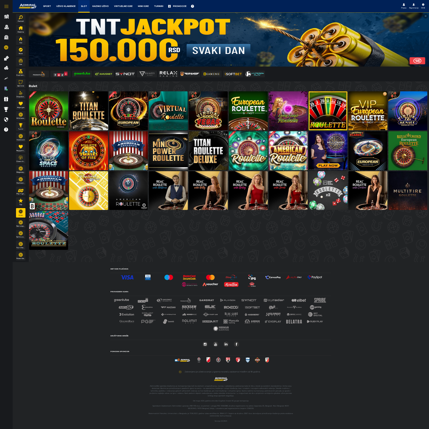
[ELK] (210, 306)
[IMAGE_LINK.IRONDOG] (231, 306)
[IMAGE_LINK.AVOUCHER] (210, 283)
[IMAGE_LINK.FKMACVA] (257, 359)
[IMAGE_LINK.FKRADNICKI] (238, 359)
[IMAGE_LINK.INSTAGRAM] (205, 343)
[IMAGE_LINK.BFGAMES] (273, 306)
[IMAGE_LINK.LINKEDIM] (226, 343)
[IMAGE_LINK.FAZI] (143, 299)
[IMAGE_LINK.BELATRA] (294, 320)
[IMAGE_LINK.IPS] (252, 276)
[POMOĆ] (192, 6)
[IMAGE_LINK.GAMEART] (210, 320)
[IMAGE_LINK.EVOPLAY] (273, 320)
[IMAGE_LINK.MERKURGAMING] (220, 327)
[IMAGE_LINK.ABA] (182, 359)
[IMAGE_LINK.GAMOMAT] (206, 299)
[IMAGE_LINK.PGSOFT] (147, 320)
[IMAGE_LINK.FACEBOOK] (236, 343)
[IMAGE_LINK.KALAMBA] (273, 313)
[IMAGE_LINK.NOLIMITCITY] (189, 320)
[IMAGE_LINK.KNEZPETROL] (252, 283)
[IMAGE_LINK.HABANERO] (252, 313)
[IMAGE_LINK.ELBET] (298, 299)
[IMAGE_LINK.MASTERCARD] (210, 276)
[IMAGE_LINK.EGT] (164, 299)
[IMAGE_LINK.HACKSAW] (189, 306)
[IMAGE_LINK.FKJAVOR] (267, 359)
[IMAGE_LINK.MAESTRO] (168, 276)
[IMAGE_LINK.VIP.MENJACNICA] (189, 283)
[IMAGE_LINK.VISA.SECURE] (147, 276)
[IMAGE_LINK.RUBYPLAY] (314, 320)
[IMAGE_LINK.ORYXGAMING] (294, 313)
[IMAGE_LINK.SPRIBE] (320, 299)
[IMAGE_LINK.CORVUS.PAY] (272, 276)
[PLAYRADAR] (274, 299)
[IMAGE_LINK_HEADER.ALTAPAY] (293, 276)
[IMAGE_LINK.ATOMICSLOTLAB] (210, 313)
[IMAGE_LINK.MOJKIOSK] (231, 283)
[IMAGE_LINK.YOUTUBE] (215, 343)
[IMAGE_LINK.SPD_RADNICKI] (228, 359)
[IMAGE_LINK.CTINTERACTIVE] (168, 313)
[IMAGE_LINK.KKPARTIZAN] (199, 359)
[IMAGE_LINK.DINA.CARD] (231, 276)
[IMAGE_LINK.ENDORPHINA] (147, 306)
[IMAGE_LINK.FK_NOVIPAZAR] (247, 359)
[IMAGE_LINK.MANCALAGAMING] (231, 320)
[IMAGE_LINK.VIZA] (127, 276)
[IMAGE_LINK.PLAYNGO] (126, 306)
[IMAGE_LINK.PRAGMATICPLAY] (185, 299)
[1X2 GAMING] (315, 306)
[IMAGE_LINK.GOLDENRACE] (126, 320)
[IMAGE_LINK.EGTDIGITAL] (315, 313)
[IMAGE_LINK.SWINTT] (168, 320)
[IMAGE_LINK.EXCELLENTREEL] (147, 313)
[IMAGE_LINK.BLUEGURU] (231, 313)
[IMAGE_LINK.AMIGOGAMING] (252, 320)
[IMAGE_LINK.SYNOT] (249, 299)
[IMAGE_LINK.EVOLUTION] (126, 313)
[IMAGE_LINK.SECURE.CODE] (189, 276)
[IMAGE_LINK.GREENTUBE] (121, 299)
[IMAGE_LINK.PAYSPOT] (314, 276)
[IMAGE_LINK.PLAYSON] (227, 299)
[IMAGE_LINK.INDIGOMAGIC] (189, 313)
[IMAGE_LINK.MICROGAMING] (294, 306)
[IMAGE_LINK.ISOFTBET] (252, 306)
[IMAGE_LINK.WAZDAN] (168, 306)
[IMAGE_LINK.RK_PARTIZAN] (218, 359)
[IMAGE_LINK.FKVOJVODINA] (208, 359)
